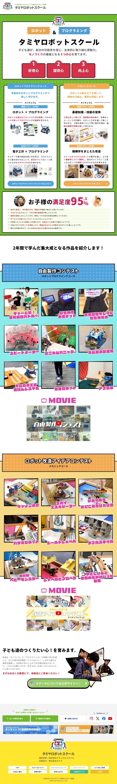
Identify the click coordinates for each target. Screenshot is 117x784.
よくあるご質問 (99, 768)
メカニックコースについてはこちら (86, 183)
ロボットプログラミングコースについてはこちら (31, 184)
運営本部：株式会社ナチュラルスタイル (56, 757)
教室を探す (38, 772)
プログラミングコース (58, 768)
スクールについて (38, 768)
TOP (17, 768)
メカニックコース (79, 768)
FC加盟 (99, 772)
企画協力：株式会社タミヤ (50, 760)
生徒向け (79, 772)
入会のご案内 (17, 772)
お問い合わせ (58, 772)
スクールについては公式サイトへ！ (58, 683)
